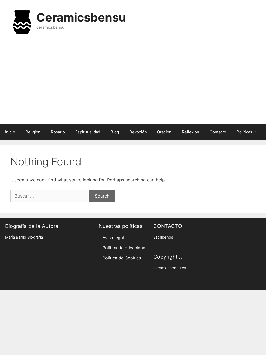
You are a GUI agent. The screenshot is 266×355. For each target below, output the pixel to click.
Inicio (10, 131)
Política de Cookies (122, 257)
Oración (164, 131)
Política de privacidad (124, 247)
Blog (115, 131)
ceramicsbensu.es (169, 268)
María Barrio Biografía (24, 237)
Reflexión (190, 131)
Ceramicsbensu (81, 17)
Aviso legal (113, 237)
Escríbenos (163, 237)
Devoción (138, 131)
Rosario (58, 131)
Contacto (218, 131)
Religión (33, 131)
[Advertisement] (133, 82)
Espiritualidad (87, 131)
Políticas (244, 131)
